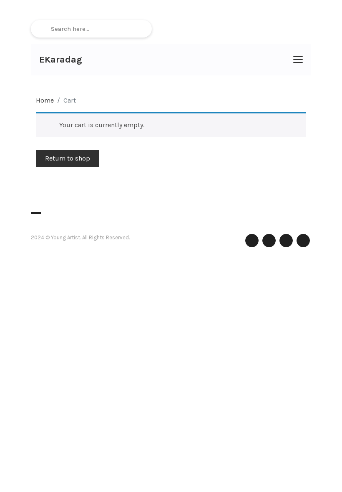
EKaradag (60, 59)
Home (45, 100)
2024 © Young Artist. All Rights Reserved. (80, 237)
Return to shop (67, 158)
